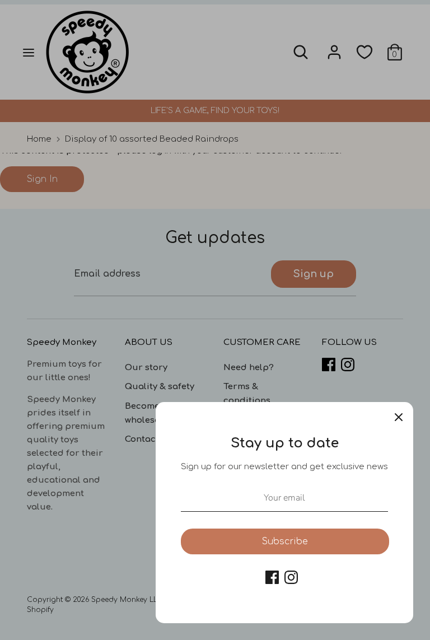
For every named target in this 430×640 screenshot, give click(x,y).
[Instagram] (291, 577)
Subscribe (285, 541)
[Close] (398, 416)
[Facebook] (272, 577)
